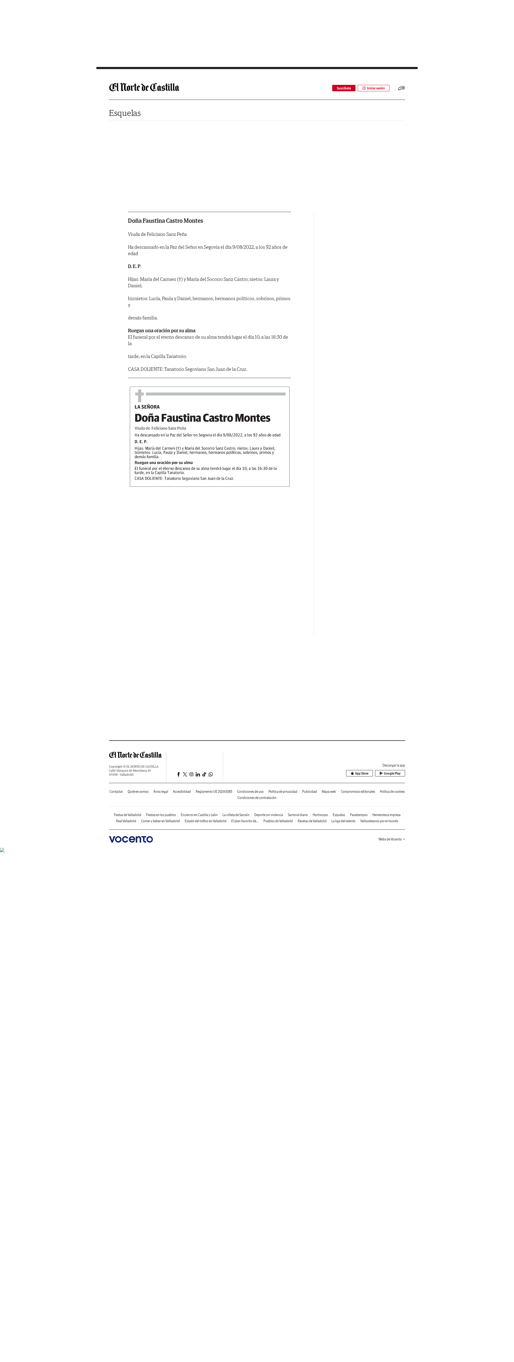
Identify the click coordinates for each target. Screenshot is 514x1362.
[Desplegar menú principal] (401, 88)
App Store (361, 773)
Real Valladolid (126, 821)
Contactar (116, 792)
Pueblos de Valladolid (278, 821)
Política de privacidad (283, 792)
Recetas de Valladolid (312, 821)
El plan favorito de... (245, 821)
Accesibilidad (182, 792)
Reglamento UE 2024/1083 (214, 792)
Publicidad (309, 792)
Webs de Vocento (390, 839)
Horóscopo (320, 815)
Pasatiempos (359, 815)
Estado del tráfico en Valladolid (205, 821)
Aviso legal (160, 792)
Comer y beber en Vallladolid (160, 821)
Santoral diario (298, 815)
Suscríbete (344, 88)
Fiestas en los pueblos (161, 815)
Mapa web (329, 792)
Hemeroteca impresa (386, 815)
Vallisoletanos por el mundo (379, 821)
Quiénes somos (138, 792)
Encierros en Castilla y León (199, 815)
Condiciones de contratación (257, 798)
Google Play (392, 773)
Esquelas (125, 112)
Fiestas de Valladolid (127, 815)
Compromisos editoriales (358, 792)
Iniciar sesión (376, 88)
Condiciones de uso (250, 792)
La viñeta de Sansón (236, 815)
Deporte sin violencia (268, 815)
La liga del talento (343, 821)
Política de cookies (392, 792)
